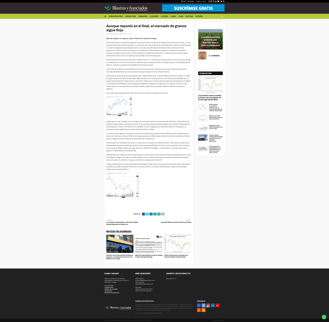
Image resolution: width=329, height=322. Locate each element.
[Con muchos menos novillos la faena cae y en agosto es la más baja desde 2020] (210, 85)
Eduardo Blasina (114, 34)
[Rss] (203, 310)
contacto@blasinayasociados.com (152, 313)
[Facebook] (199, 305)
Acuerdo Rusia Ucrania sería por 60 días (176, 222)
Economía (154, 16)
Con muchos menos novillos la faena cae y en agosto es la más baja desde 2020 (209, 98)
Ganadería (142, 16)
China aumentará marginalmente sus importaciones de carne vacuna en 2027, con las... (215, 149)
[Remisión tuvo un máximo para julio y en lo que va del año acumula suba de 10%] (202, 128)
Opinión (199, 16)
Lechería (164, 16)
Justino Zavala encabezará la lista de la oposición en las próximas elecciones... (216, 138)
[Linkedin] (213, 305)
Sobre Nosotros (116, 16)
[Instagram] (208, 305)
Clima (180, 16)
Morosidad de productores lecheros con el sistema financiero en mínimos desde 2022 (216, 107)
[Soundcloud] (199, 310)
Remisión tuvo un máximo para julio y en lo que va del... (216, 127)
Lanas (173, 16)
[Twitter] (203, 305)
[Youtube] (217, 305)
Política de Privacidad (218, 320)
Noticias (189, 16)
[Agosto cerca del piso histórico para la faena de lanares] (202, 118)
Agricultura (130, 16)
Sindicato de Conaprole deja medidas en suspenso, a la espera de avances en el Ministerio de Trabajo (119, 257)
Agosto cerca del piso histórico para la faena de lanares (215, 117)
